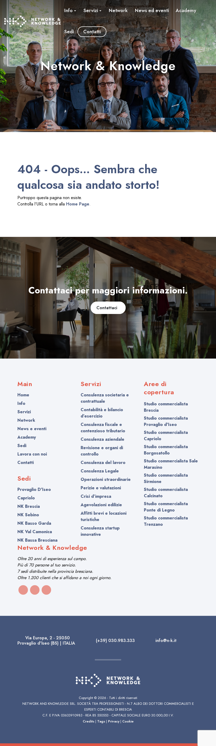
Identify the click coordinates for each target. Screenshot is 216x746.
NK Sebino (28, 515)
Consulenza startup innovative (100, 531)
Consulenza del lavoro (103, 462)
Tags (101, 721)
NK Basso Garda (34, 523)
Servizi (24, 412)
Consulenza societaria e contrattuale (105, 398)
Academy (26, 437)
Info (21, 403)
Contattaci (108, 308)
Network (26, 420)
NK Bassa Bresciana (37, 540)
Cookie (128, 721)
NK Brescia (28, 506)
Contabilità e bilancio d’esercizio (102, 413)
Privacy (113, 721)
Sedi (21, 446)
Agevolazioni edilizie (101, 505)
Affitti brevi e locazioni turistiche (103, 516)
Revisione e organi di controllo (102, 451)
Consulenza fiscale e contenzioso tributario (103, 427)
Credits (88, 721)
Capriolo (26, 498)
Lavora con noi (32, 454)
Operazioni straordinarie (106, 479)
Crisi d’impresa (96, 496)
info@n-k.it (165, 640)
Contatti (25, 462)
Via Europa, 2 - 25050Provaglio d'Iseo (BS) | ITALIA (46, 640)
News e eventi (31, 429)
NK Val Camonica (34, 532)
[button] (70, 10)
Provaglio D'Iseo (34, 489)
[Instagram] (35, 590)
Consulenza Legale (100, 471)
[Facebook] (23, 590)
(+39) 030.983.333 (115, 640)
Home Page (77, 204)
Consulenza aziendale (102, 439)
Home (23, 395)
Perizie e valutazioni (101, 488)
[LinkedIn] (46, 590)
